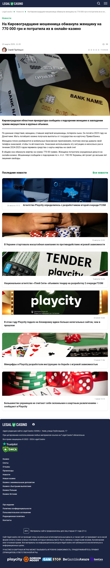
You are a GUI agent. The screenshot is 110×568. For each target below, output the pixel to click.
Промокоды (8, 471)
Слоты (5, 463)
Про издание (8, 505)
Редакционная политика (14, 516)
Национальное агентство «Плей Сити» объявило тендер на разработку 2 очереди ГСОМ (53, 283)
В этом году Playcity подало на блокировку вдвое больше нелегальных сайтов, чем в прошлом (52, 324)
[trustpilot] (55, 444)
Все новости (100, 172)
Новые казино (9, 478)
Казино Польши (10, 490)
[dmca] (55, 450)
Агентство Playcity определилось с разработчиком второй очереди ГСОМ (64, 205)
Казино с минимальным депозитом (19, 482)
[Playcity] (14, 560)
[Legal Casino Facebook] (33, 425)
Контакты (7, 520)
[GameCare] (97, 560)
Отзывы (6, 467)
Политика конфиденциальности (17, 508)
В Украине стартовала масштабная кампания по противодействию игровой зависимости (54, 244)
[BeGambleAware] (76, 559)
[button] (98, 3)
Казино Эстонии (10, 494)
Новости (6, 18)
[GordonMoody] (32, 560)
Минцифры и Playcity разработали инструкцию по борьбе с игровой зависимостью (51, 364)
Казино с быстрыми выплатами (17, 486)
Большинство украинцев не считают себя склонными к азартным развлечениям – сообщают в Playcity (51, 405)
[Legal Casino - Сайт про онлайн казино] (11, 4)
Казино (6, 459)
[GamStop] (52, 560)
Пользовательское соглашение (17, 512)
